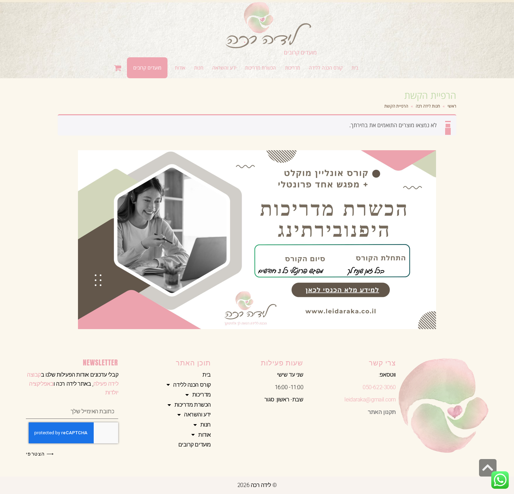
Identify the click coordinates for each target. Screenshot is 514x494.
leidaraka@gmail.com (369, 399)
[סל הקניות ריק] (118, 67)
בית (206, 374)
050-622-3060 (379, 387)
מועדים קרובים (300, 52)
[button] (325, 67)
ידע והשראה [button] (197, 414)
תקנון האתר (382, 412)
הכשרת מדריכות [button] (192, 404)
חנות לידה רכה (428, 106)
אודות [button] (204, 434)
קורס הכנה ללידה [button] (191, 385)
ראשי (452, 106)
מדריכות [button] (201, 394)
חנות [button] (205, 424)
